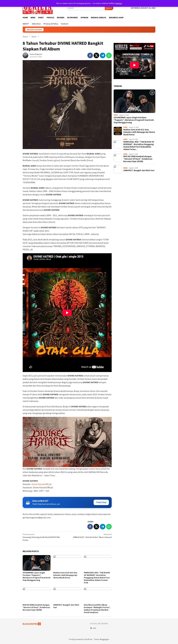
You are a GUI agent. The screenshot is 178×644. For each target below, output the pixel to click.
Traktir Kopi (101, 502)
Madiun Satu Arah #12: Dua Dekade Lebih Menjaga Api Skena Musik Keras (65, 575)
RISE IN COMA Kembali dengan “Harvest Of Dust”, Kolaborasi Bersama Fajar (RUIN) (36, 607)
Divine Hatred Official (42, 484)
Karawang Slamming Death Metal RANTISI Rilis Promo (41, 537)
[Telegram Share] (102, 55)
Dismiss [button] (119, 3)
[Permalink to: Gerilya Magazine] (25, 55)
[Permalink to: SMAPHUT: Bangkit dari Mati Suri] (67, 595)
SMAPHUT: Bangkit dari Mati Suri (138, 170)
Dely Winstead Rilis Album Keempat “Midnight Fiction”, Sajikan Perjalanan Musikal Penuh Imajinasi (97, 609)
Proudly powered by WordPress (80, 639)
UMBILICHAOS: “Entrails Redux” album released (92, 535)
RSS (94, 628)
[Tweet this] (96, 55)
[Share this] (90, 55)
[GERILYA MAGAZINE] (38, 8)
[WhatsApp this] (109, 55)
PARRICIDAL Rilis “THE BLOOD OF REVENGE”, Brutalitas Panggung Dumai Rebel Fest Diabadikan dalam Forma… (138, 146)
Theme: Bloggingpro (101, 639)
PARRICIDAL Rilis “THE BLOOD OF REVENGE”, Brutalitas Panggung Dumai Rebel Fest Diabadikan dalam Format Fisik (97, 577)
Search (109, 8)
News (116, 115)
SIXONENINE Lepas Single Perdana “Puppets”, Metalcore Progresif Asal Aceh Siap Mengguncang (36, 576)
